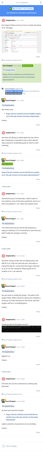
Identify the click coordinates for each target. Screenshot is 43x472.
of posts (21, 2)
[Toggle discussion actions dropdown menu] (41, 2)
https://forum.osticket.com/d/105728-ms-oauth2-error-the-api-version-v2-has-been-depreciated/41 (19, 77)
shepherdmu (10, 70)
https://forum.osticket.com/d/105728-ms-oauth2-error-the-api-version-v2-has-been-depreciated (22, 417)
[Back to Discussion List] (2, 2)
